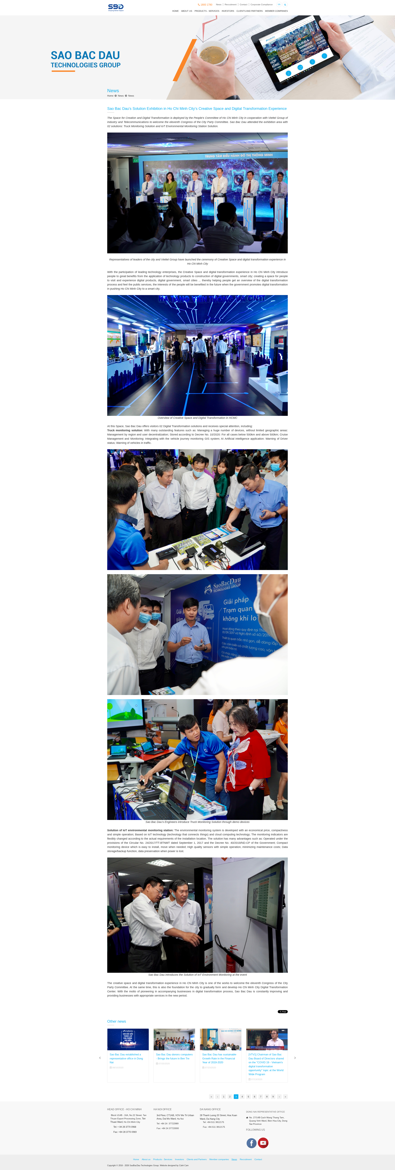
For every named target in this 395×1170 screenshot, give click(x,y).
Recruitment (231, 4)
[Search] (285, 4)
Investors (228, 11)
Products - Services (207, 11)
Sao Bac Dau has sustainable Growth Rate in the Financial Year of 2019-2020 (127, 1058)
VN (279, 4)
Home (175, 11)
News (218, 4)
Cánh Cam (184, 1165)
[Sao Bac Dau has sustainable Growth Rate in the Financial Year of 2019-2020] (128, 1039)
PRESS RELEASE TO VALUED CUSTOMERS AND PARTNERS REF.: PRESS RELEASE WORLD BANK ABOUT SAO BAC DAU (220, 1062)
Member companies (276, 11)
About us (186, 11)
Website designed (168, 1165)
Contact (243, 4)
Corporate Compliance (262, 4)
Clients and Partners (250, 11)
